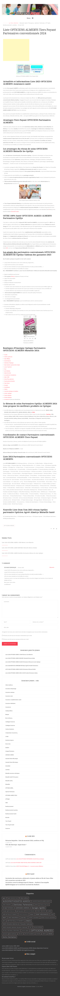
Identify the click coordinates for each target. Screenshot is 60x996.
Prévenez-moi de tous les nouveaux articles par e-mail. (16, 639)
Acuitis (5, 354)
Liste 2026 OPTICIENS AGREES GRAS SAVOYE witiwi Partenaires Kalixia (21, 673)
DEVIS (36, 904)
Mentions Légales (21, 986)
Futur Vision (7, 383)
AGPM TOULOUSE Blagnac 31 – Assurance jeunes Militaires (29, 866)
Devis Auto (7, 744)
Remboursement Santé (10, 813)
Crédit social (30, 942)
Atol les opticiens (8, 356)
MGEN (28, 921)
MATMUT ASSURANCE (34, 917)
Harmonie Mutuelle (30, 911)
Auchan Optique (8, 397)
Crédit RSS (31, 836)
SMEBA (50, 933)
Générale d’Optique (9, 363)
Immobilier (7, 766)
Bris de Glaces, (8, 718)
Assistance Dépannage (10, 688)
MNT (31, 927)
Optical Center (7, 373)
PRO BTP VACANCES (29, 933)
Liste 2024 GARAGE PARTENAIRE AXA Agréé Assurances (18, 950)
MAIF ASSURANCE (13, 917)
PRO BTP (20, 933)
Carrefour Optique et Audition (11, 391)
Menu (28, 18)
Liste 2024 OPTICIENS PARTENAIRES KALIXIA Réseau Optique (30, 859)
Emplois (7, 747)
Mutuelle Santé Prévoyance (27, 23)
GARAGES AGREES (9, 755)
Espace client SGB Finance (9, 966)
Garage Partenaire (8, 908)
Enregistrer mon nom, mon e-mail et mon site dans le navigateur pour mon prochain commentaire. (25, 632)
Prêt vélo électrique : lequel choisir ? (15, 845)
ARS (7, 248)
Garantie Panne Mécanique (11, 758)
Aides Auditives (9, 685)
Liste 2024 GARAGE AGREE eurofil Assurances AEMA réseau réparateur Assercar (25, 948)
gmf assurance (20, 911)
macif (52, 914)
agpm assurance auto (13, 898)
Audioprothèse (8, 710)
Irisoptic (6, 385)
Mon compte (30, 954)
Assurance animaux (9, 692)
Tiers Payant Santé (9, 824)
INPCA (44, 911)
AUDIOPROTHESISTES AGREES (16, 901)
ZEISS (33, 412)
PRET (6, 802)
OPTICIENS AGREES (9, 525)
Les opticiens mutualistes (10, 375)
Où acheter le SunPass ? (9, 977)
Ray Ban (48, 414)
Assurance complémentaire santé (13, 699)
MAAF (32, 914)
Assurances (8, 707)
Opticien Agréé (25, 930)
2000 (8, 377)
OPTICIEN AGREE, (9, 788)
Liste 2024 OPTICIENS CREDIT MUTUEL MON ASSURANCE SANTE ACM (26, 862)
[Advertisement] (16, 50)
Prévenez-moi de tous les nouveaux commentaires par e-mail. (17, 635)
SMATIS (44, 933)
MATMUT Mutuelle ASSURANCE (48, 917)
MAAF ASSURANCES (42, 914)
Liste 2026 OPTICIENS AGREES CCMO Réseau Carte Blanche (18, 542)
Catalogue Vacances (10, 721)
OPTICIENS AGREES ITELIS (11, 795)
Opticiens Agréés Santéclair (9, 933)
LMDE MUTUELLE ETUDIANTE (10, 914)
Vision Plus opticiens (9, 379)
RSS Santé (30, 874)
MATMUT (24, 917)
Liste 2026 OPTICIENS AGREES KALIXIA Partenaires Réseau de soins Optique (22, 553)
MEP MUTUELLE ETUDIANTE (15, 920)
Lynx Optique (7, 371)
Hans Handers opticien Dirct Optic (12, 365)
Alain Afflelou (7, 358)
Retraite (7, 817)
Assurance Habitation (10, 703)
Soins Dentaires (9, 937)
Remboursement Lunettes (10, 25)
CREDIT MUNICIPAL (7, 904)
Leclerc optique (8, 393)
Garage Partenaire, (9, 751)
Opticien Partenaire (40, 23)
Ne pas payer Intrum (8, 958)
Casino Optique (7, 395)
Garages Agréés (38, 908)
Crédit (6, 736)
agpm (4, 898)
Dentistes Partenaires (23, 905)
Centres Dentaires (9, 729)
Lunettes (7, 769)
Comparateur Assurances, (11, 733)
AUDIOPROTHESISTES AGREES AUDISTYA (41, 901)
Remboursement (9, 806)
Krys (5, 369)
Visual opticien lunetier (9, 381)
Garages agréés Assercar (8, 911)
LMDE (49, 911)
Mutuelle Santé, (9, 780)
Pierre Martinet (14, 23)
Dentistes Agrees (9, 740)
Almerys (13, 276)
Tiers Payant (8, 821)
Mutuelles (7, 784)
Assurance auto (9, 696)
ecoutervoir (7, 399)
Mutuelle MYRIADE (38, 927)
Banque (7, 714)
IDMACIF (39, 911)
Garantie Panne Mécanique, (11, 762)
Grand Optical (7, 360)
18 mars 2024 (21, 567)
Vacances (7, 828)
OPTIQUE (47, 23)
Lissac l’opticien (8, 367)
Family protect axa (44, 904)
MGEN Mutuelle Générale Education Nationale (15, 927)
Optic (5, 377)
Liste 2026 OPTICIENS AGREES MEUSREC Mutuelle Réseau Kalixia (19, 547)
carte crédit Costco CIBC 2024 (10, 946)
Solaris (5, 389)
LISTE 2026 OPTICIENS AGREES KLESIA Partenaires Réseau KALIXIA (20, 669)
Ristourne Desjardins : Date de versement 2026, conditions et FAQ (24, 840)
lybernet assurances (23, 914)
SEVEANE (38, 933)
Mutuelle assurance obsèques (12, 773)
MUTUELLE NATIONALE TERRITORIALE (11, 930)
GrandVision (7, 387)
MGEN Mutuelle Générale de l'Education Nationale (17, 924)
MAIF (4, 917)
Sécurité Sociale (15, 211)
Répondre (52, 567)
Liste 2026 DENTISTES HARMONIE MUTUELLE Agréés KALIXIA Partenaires (21, 665)
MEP (4, 920)
